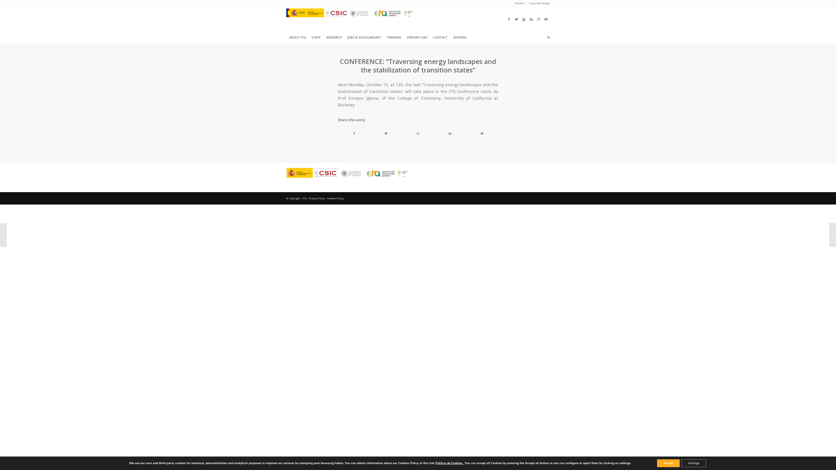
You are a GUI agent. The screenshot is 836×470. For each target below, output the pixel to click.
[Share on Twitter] (386, 133)
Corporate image (539, 3)
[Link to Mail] (546, 19)
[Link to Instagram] (538, 19)
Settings (693, 463)
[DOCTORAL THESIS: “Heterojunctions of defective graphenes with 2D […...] (3, 235)
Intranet (519, 3)
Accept (668, 463)
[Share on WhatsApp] (418, 133)
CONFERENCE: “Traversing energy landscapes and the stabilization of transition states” (418, 65)
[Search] (547, 37)
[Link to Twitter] (516, 19)
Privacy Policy (317, 198)
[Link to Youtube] (524, 19)
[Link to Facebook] (509, 19)
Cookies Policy (335, 198)
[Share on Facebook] (354, 133)
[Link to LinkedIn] (531, 19)
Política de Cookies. (450, 463)
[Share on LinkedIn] (450, 133)
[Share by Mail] (482, 133)
